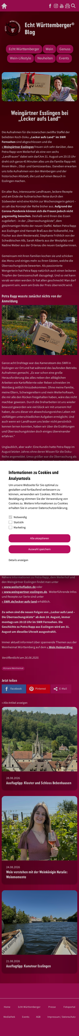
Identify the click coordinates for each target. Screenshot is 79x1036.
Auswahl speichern (39, 549)
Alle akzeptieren (39, 538)
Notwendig (20, 517)
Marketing (20, 527)
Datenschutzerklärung (53, 508)
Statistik (19, 522)
